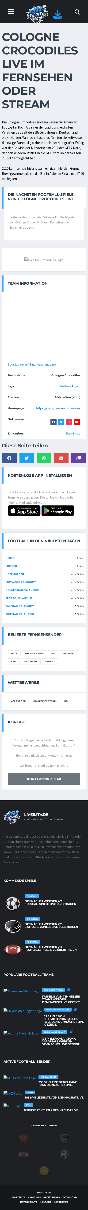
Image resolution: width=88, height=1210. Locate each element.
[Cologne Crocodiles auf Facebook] (53, 422)
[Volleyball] (44, 1170)
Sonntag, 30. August (20, 614)
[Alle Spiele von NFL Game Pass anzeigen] (20, 1078)
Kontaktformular (44, 779)
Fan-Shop (73, 433)
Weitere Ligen (69, 386)
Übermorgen (15, 574)
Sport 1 (50, 661)
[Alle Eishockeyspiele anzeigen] (13, 926)
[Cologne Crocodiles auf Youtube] (77, 422)
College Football (45, 701)
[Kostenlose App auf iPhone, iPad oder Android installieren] (57, 16)
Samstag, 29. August (20, 606)
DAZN (14, 653)
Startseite (18, 1197)
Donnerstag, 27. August (22, 590)
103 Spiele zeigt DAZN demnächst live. (54, 1097)
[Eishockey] (64, 1137)
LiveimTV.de (44, 1192)
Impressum (61, 1202)
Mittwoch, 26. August (21, 582)
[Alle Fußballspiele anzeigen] (13, 903)
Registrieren (51, 1197)
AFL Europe (18, 701)
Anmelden (34, 1197)
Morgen (11, 565)
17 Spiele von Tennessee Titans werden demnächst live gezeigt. (61, 999)
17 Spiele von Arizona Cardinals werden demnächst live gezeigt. (61, 1041)
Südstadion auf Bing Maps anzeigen (32, 364)
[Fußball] (64, 1154)
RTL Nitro (69, 653)
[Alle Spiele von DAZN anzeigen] (13, 1093)
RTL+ (13, 661)
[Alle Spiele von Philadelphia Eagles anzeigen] (23, 1010)
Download (70, 1197)
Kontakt (45, 1202)
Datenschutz (28, 1202)
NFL (66, 701)
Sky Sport (30, 661)
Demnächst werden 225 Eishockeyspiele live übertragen (51, 925)
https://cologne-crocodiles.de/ (58, 408)
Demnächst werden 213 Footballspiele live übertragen (51, 948)
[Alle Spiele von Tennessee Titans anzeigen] (22, 991)
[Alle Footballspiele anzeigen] (13, 949)
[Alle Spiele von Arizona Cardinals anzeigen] (21, 1033)
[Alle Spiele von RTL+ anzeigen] (13, 1106)
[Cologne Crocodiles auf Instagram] (69, 422)
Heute (10, 558)
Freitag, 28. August (19, 598)
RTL (53, 653)
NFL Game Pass (34, 653)
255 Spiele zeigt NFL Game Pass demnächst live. (57, 1083)
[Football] (23, 1154)
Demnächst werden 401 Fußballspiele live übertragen (50, 902)
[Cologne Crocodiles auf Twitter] (61, 422)
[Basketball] (23, 1137)
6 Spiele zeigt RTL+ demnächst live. (51, 1110)
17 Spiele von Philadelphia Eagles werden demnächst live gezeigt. (64, 1020)
